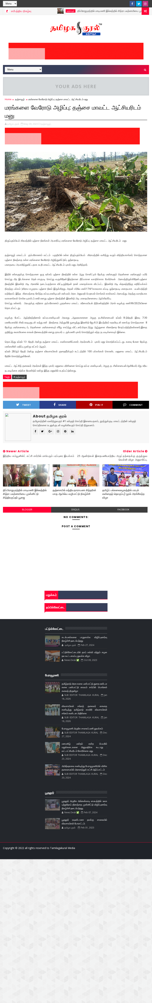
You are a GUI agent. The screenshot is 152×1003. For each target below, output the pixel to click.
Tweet (26, 405)
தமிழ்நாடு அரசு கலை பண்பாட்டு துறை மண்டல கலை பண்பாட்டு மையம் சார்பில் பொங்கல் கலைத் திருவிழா (84, 687)
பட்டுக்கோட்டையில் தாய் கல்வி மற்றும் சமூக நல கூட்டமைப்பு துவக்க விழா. (84, 654)
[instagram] (145, 3)
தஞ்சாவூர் (56, 11)
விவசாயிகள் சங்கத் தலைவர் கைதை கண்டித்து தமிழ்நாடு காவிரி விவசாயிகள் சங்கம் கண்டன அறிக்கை (84, 709)
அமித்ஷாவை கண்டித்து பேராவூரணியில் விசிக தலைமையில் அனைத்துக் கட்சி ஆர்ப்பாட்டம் (84, 768)
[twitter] (139, 3)
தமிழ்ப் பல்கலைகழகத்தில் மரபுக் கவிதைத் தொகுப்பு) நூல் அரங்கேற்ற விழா (123, 494)
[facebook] (132, 3)
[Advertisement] (76, 885)
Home (8, 99)
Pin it (99, 405)
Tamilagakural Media (62, 848)
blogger (27, 509)
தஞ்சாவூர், (46, 124)
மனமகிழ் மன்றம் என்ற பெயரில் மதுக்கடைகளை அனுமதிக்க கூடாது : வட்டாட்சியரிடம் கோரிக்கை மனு (84, 747)
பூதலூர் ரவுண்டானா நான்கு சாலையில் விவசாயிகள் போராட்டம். (84, 821)
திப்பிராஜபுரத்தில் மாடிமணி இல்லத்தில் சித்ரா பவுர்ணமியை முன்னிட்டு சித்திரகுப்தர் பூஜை (25, 494)
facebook (123, 509)
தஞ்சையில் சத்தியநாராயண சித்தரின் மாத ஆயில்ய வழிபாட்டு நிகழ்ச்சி (74, 492)
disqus (75, 509)
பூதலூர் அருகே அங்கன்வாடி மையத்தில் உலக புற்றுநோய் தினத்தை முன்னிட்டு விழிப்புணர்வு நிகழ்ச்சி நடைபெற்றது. (84, 804)
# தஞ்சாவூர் (19, 377)
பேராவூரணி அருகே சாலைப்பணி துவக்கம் (82, 728)
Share (62, 405)
